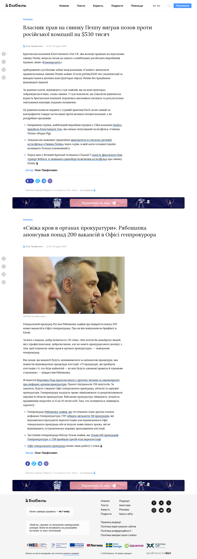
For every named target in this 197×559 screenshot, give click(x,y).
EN (154, 6)
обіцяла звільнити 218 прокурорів (88, 416)
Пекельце (137, 5)
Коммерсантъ (51, 62)
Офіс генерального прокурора (46, 446)
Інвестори (125, 505)
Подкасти (117, 5)
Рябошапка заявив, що (58, 412)
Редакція (124, 501)
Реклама (124, 509)
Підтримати (182, 5)
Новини (64, 5)
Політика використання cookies (119, 535)
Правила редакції (111, 522)
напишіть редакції (71, 553)
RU (158, 6)
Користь (98, 5)
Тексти (81, 5)
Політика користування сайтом (118, 526)
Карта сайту (126, 514)
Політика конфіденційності (116, 531)
